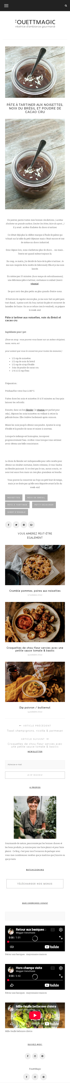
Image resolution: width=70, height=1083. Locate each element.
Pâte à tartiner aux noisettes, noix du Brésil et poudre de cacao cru (35, 108)
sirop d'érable (16, 512)
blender (29, 409)
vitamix (34, 283)
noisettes (13, 498)
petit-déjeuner (44, 505)
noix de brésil (36, 498)
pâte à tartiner (17, 505)
